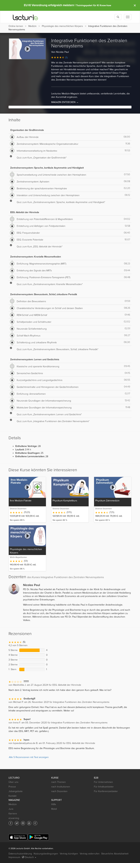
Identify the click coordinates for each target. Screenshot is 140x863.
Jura (11, 808)
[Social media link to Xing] (35, 823)
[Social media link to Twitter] (17, 823)
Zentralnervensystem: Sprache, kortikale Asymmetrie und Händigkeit (47, 167)
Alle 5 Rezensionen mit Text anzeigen (29, 757)
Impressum (14, 857)
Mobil (54, 808)
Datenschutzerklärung (20, 853)
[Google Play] (38, 837)
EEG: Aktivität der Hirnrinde (24, 212)
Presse (12, 786)
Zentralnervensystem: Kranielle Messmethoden (35, 256)
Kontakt (12, 795)
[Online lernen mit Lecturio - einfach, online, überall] (25, 17)
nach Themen (58, 782)
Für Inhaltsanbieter (104, 786)
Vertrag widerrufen (90, 853)
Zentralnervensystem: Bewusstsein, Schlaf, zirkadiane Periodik (43, 294)
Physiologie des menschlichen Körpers (62, 26)
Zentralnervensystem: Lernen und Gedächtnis (34, 359)
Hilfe (53, 804)
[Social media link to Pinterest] (23, 823)
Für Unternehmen (103, 782)
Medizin (32, 26)
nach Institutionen (60, 786)
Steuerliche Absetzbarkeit (114, 853)
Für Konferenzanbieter (106, 791)
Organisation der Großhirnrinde (27, 130)
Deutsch (29, 857)
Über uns (13, 782)
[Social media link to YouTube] (29, 823)
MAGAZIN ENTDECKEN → (65, 102)
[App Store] (18, 837)
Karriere (13, 813)
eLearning (14, 818)
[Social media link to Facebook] (11, 823)
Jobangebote (16, 791)
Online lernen (16, 26)
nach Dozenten (59, 791)
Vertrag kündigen (69, 853)
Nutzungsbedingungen (46, 853)
